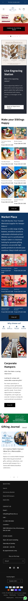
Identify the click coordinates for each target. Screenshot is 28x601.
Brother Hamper (18, 141)
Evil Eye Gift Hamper (6, 199)
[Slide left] (10, 477)
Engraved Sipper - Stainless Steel (5, 309)
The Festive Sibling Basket (6, 142)
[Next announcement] (25, 2)
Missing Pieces (4, 289)
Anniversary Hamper (6, 268)
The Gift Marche (10, 593)
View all (14, 208)
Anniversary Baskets (9, 492)
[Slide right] (17, 477)
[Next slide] (20, 36)
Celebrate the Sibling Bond (14, 28)
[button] (4, 9)
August (16, 268)
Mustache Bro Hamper (6, 180)
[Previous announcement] (3, 2)
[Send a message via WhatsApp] (25, 598)
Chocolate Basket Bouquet (18, 309)
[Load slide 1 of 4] (11, 36)
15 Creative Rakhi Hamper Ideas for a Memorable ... (13, 450)
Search (5, 488)
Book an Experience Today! (13, 107)
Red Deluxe (17, 161)
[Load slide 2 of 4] (13, 36)
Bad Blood (16, 289)
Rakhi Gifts (6, 500)
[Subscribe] (23, 561)
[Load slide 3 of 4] (15, 36)
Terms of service (19, 597)
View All (9, 405)
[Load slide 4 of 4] (17, 36)
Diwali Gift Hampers (8, 496)
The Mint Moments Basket (18, 200)
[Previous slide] (8, 36)
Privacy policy (21, 595)
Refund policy (13, 595)
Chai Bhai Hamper (5, 161)
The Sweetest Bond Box (20, 180)
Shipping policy (10, 597)
